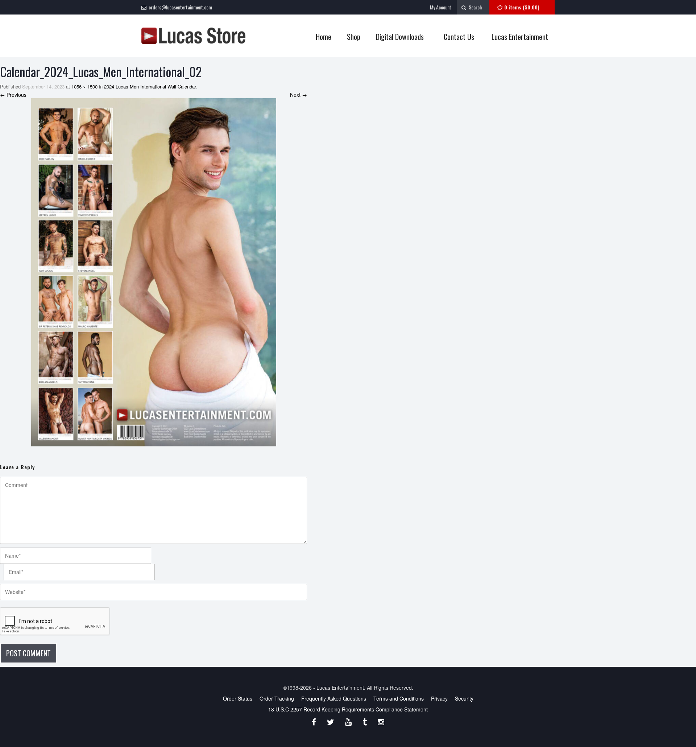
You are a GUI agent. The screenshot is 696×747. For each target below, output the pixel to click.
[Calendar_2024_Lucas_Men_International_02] (153, 272)
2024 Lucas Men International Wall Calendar (150, 86)
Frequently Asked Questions (333, 698)
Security (464, 698)
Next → (298, 94)
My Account (440, 7)
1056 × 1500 (84, 86)
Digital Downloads (400, 36)
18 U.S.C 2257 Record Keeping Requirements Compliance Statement (348, 709)
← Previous (13, 94)
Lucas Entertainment (520, 36)
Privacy (439, 698)
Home (323, 36)
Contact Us (459, 36)
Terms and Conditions (398, 698)
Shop (350, 36)
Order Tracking (277, 698)
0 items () (521, 7)
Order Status (237, 698)
